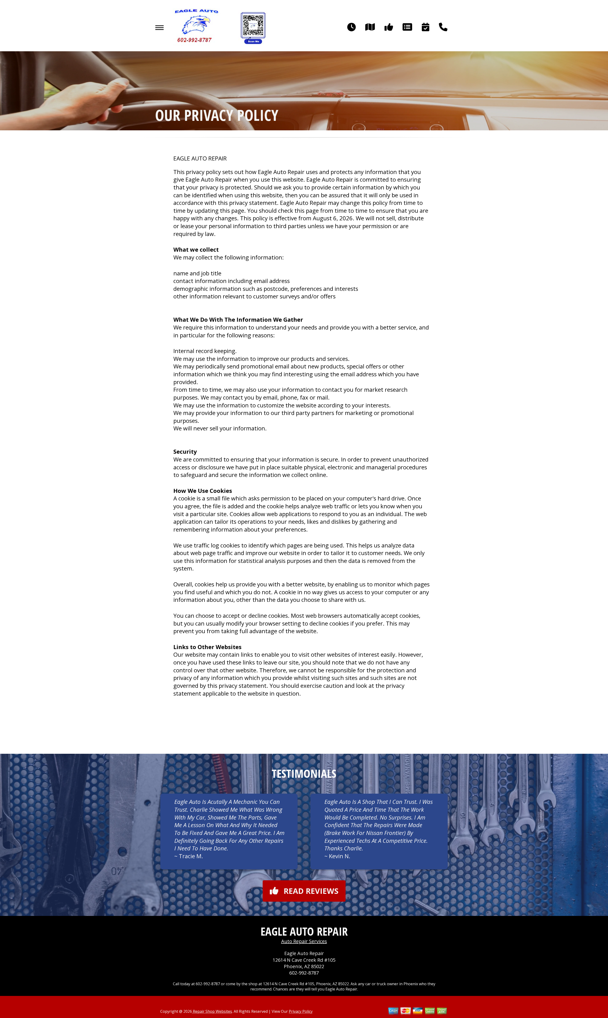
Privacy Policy (301, 1011)
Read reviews (311, 891)
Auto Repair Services (304, 941)
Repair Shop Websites (212, 1011)
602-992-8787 (304, 973)
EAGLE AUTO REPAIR (200, 158)
